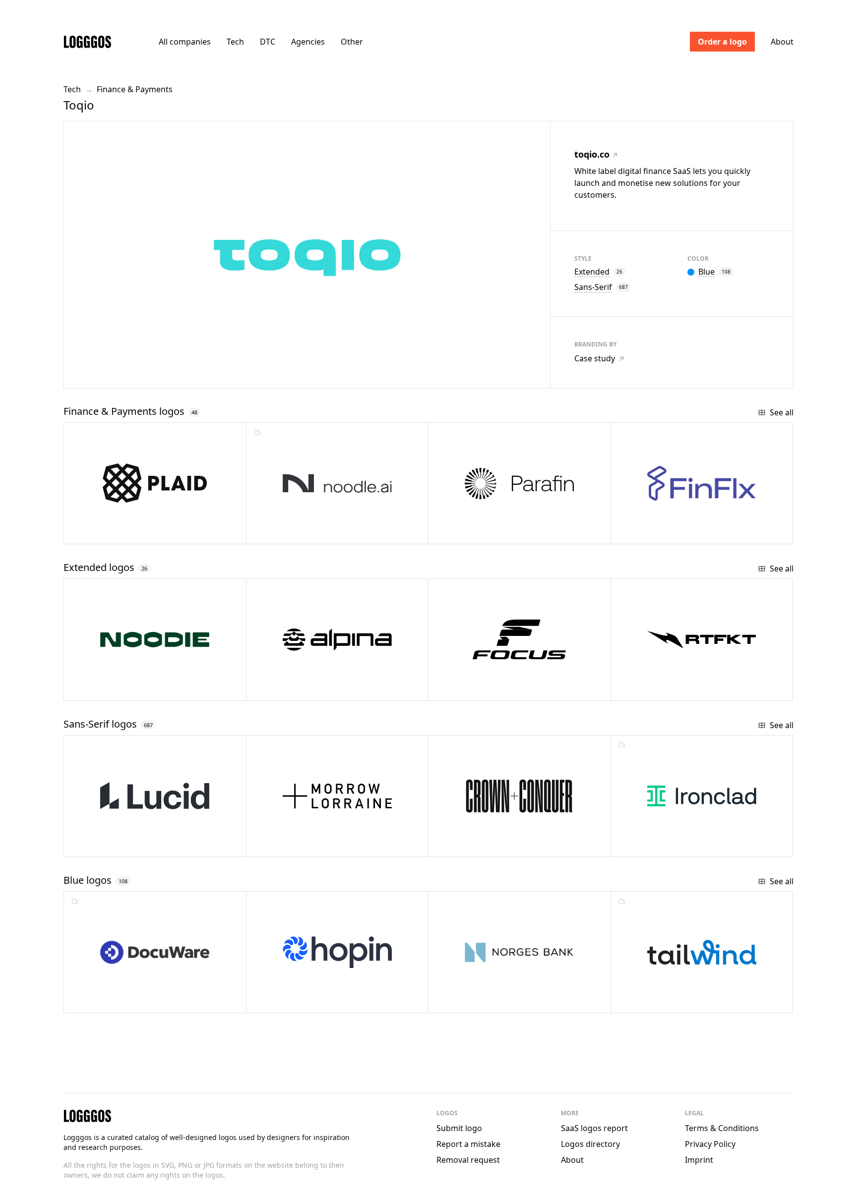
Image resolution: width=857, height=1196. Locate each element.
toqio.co (592, 154)
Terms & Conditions (722, 1128)
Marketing (663, 1001)
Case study (594, 358)
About (782, 41)
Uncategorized (310, 689)
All (185, 41)
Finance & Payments (135, 89)
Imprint (699, 1159)
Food (105, 689)
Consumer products (501, 689)
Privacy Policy (710, 1144)
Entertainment (670, 689)
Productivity (118, 1001)
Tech (235, 41)
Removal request (468, 1159)
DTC (267, 41)
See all (782, 412)
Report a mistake (468, 1144)
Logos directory (590, 1144)
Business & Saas (309, 1001)
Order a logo (722, 41)
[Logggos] (87, 41)
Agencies (308, 41)
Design (658, 845)
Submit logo (459, 1128)
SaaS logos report (594, 1128)
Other (352, 41)
